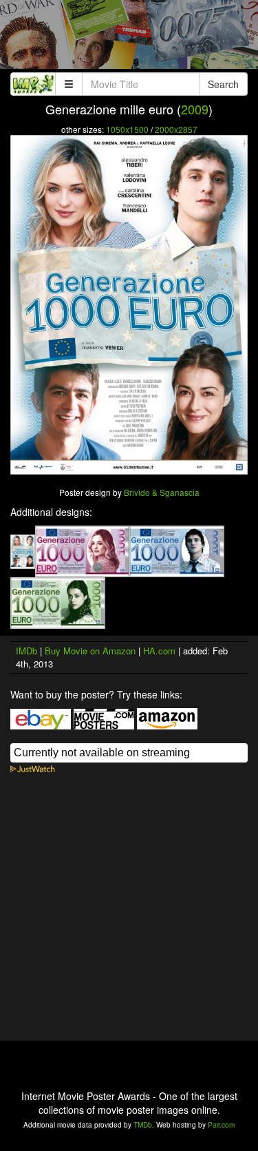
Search (223, 84)
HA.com (159, 650)
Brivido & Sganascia (162, 492)
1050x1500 (127, 129)
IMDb (26, 650)
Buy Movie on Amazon (90, 650)
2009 (194, 109)
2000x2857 (176, 129)
